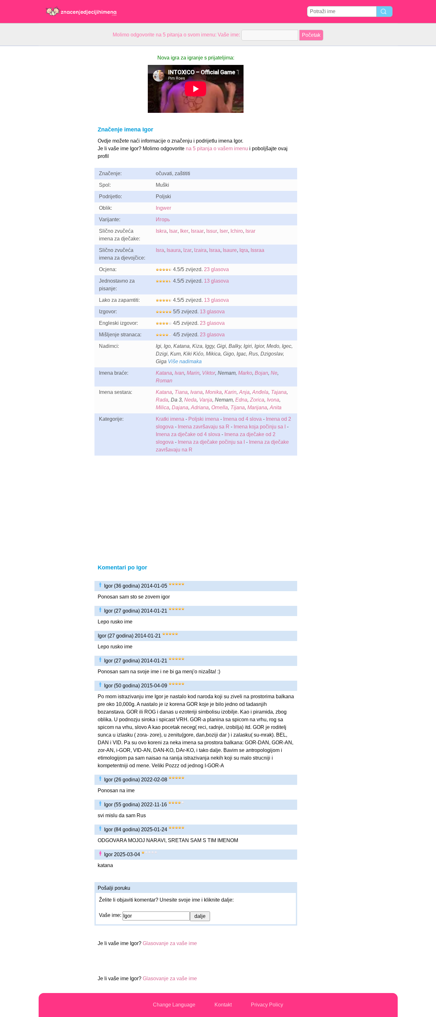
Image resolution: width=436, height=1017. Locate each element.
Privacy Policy (267, 1004)
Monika (213, 392)
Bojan (261, 373)
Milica (162, 407)
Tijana (237, 407)
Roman (164, 380)
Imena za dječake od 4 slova (188, 434)
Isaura (174, 250)
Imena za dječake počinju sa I (211, 442)
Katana (164, 373)
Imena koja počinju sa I (260, 426)
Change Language (174, 1004)
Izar (187, 250)
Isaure (230, 250)
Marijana (257, 407)
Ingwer (163, 208)
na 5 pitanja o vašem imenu (217, 148)
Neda (190, 400)
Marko (245, 373)
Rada (162, 400)
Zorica (257, 400)
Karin (230, 392)
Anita (276, 407)
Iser (224, 231)
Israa (214, 250)
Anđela (260, 392)
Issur (211, 231)
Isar (173, 231)
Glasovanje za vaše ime (170, 943)
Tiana (181, 392)
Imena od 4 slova (242, 419)
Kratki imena (170, 419)
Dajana (180, 407)
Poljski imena (203, 419)
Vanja (205, 400)
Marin (193, 373)
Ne (274, 373)
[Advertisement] (64, 142)
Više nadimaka (185, 361)
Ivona (273, 400)
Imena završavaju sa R (203, 426)
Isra (160, 250)
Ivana (196, 392)
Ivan (179, 373)
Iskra (161, 231)
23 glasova (216, 269)
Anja (244, 392)
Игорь (163, 219)
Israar (197, 231)
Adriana (200, 407)
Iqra (243, 250)
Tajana (279, 392)
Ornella (219, 407)
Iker (184, 231)
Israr (250, 231)
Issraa (257, 250)
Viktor (208, 373)
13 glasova (216, 281)
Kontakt (223, 1004)
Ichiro (236, 231)
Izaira (200, 250)
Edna (241, 400)
